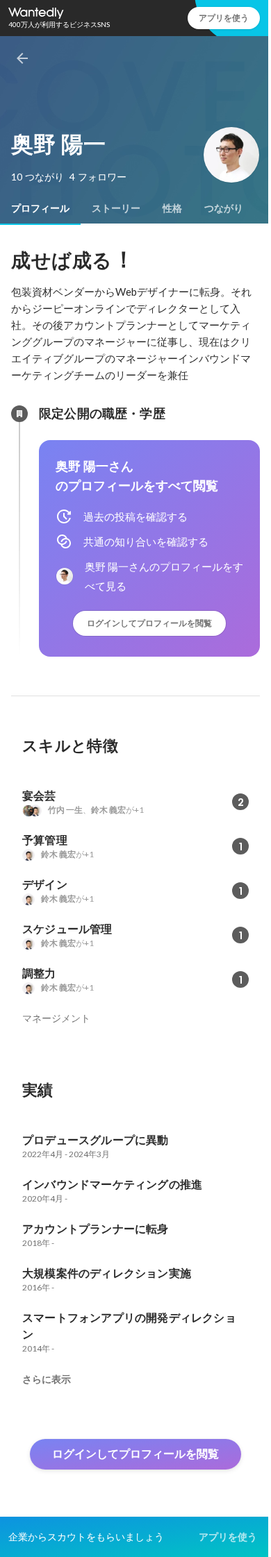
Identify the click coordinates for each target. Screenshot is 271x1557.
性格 (172, 208)
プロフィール (40, 208)
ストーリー (116, 208)
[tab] (40, 208)
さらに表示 (46, 1379)
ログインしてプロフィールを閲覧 (149, 623)
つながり (223, 208)
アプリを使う (224, 18)
